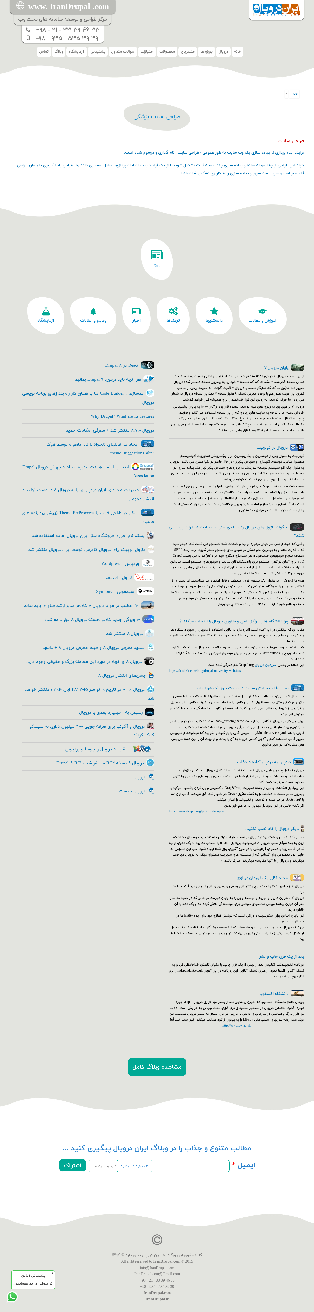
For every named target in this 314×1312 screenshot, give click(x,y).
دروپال (223, 51)
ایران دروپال (152, 1255)
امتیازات (147, 51)
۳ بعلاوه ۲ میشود (134, 1166)
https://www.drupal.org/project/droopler (196, 811)
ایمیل (243, 1165)
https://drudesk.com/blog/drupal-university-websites (205, 671)
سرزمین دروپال (266, 665)
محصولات (167, 51)
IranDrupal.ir (157, 1299)
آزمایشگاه (76, 51)
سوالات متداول (123, 51)
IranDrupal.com (166, 1261)
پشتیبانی (97, 51)
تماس (44, 51)
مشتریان (188, 51)
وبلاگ (58, 51)
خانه (237, 51)
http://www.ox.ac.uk (236, 1025)
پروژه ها (206, 51)
